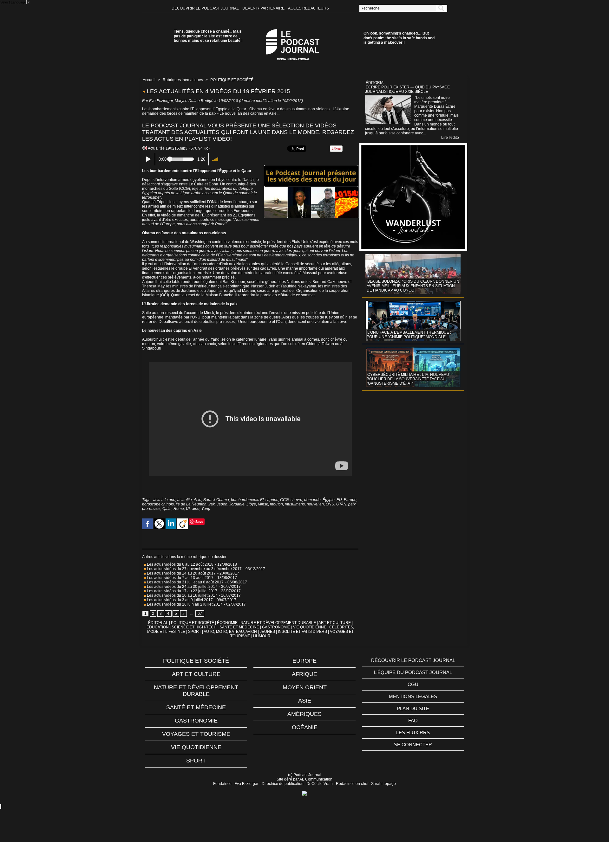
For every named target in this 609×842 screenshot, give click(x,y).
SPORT (194, 631)
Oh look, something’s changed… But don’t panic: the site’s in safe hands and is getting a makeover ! (399, 38)
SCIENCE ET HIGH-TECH (195, 627)
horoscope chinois (158, 504)
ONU (330, 504)
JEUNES (267, 631)
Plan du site (413, 708)
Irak (211, 504)
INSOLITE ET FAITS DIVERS (302, 631)
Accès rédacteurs (308, 8)
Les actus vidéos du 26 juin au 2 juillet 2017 (184, 604)
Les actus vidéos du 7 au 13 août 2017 (179, 577)
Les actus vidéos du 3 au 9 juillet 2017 (179, 600)
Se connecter (413, 744)
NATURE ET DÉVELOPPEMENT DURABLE (278, 622)
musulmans (295, 504)
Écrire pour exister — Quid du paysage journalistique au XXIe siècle (407, 89)
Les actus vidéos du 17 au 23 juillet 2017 (181, 591)
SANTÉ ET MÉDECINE (239, 627)
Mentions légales (413, 696)
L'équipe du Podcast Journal (413, 672)
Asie (197, 500)
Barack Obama (216, 500)
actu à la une (164, 500)
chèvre (296, 500)
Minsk (263, 504)
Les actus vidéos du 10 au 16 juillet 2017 (181, 595)
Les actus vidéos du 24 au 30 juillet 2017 (181, 586)
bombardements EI (247, 500)
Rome (179, 508)
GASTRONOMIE (276, 627)
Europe (350, 500)
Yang (205, 508)
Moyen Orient (305, 687)
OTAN (341, 504)
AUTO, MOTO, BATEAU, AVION (230, 631)
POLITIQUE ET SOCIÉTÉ (231, 80)
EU (339, 500)
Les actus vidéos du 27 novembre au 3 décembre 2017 (194, 569)
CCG (284, 500)
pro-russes (151, 508)
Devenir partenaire (263, 8)
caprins (271, 500)
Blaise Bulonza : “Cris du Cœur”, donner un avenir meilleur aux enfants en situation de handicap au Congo (413, 285)
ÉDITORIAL (158, 622)
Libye (251, 504)
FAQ (413, 720)
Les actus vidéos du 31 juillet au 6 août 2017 (185, 582)
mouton (276, 504)
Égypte (329, 500)
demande (312, 500)
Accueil (149, 80)
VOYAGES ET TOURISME (196, 734)
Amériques (304, 714)
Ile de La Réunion (191, 504)
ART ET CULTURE (334, 622)
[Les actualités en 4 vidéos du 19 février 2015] (311, 167)
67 (200, 613)
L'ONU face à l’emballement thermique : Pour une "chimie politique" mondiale (409, 334)
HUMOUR (262, 636)
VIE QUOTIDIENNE (309, 627)
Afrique (304, 674)
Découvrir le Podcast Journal (206, 8)
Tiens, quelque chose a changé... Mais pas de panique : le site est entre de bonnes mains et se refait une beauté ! (208, 36)
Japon (222, 504)
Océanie (305, 727)
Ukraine (193, 508)
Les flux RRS (413, 732)
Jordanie (237, 504)
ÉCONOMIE (227, 622)
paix (352, 504)
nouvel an (315, 504)
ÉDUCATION (158, 627)
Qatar (167, 508)
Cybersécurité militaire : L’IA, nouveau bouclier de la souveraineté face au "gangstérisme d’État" (408, 379)
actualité (184, 500)
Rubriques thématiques (183, 80)
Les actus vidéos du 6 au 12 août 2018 (179, 564)
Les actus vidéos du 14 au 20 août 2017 (181, 573)
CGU (413, 684)
